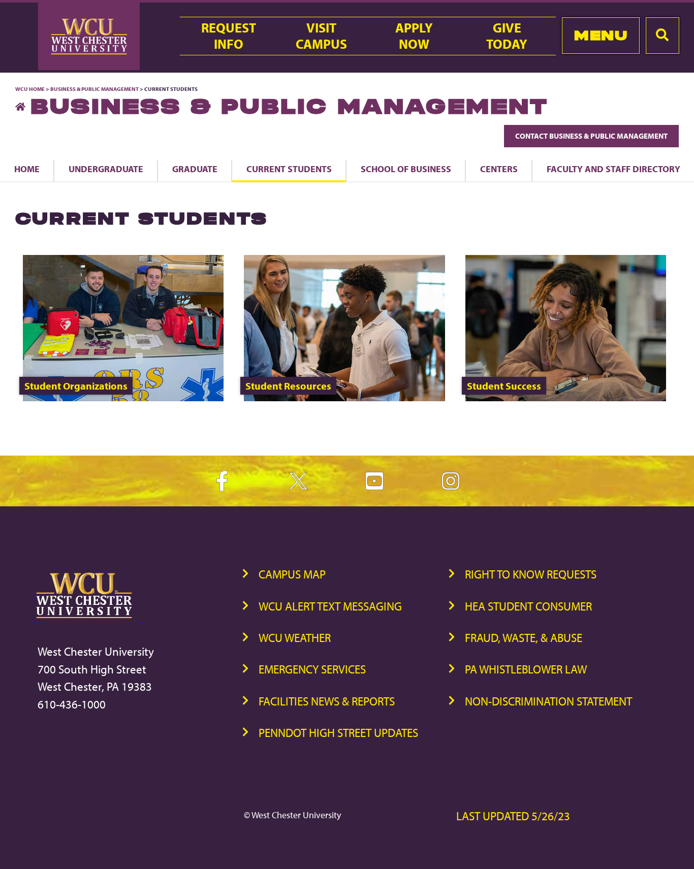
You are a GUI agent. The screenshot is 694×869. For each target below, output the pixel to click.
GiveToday (506, 36)
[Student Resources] (344, 398)
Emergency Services (312, 669)
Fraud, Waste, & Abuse (523, 637)
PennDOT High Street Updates (338, 732)
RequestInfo (228, 36)
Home (27, 169)
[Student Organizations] (123, 398)
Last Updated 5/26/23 (513, 816)
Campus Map (292, 574)
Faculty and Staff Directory (613, 169)
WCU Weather (295, 637)
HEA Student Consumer (528, 606)
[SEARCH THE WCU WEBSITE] (662, 35)
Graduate (194, 169)
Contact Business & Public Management (591, 136)
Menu (600, 35)
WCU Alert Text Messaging (330, 606)
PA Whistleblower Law (526, 669)
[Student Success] (565, 398)
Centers (499, 169)
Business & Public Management (94, 88)
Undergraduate (106, 169)
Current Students (289, 169)
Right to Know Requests (530, 574)
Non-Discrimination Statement (548, 701)
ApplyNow (414, 36)
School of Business (406, 169)
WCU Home (30, 88)
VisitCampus (321, 36)
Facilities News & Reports (327, 701)
